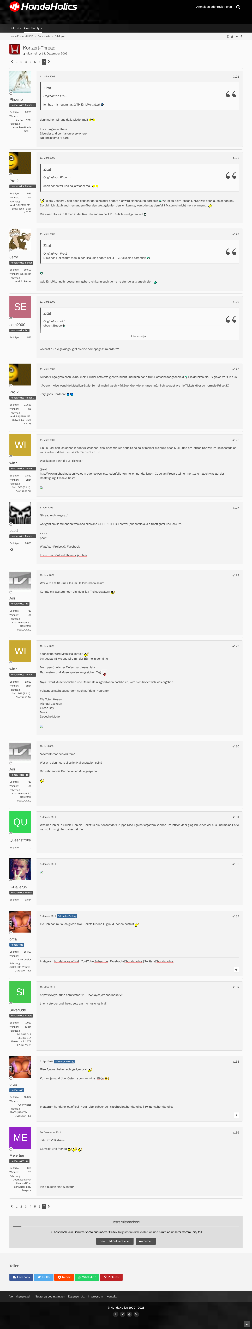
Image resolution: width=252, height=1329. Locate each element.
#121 (236, 76)
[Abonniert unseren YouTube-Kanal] (232, 36)
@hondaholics (132, 961)
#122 (235, 158)
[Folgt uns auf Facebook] (241, 36)
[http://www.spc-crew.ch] (11, 549)
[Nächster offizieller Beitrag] (236, 970)
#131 (236, 817)
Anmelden (146, 1241)
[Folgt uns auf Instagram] (227, 36)
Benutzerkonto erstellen (114, 1241)
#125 (235, 369)
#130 (235, 746)
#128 (235, 575)
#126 (235, 440)
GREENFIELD (107, 524)
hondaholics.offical (66, 961)
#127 (236, 507)
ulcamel (31, 53)
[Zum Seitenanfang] (247, 1324)
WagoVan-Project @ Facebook (60, 546)
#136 (235, 1132)
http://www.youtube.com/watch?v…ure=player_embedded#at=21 (82, 995)
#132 (235, 864)
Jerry (47, 385)
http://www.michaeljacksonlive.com (63, 473)
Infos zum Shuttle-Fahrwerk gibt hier (63, 555)
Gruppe (121, 825)
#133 (235, 916)
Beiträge (14, 112)
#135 (235, 1061)
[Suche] (238, 7)
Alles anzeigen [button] (139, 336)
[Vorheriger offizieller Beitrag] (236, 1115)
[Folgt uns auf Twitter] (236, 36)
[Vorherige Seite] (11, 62)
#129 (235, 646)
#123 (235, 234)
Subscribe (101, 961)
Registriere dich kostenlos (135, 1232)
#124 (236, 302)
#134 (236, 987)
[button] (21, 1277)
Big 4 (100, 1078)
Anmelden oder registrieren (214, 6)
